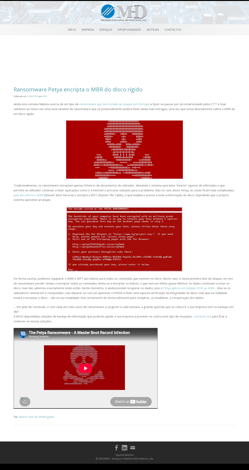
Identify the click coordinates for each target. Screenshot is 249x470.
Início (72, 29)
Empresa (88, 29)
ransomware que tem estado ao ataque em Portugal (114, 104)
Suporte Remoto (125, 455)
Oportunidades (129, 29)
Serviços (105, 29)
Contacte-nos (202, 316)
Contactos (173, 29)
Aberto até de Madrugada (36, 417)
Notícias (152, 29)
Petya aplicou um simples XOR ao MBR (188, 288)
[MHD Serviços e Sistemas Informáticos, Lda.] (124, 12)
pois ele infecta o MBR (28, 195)
